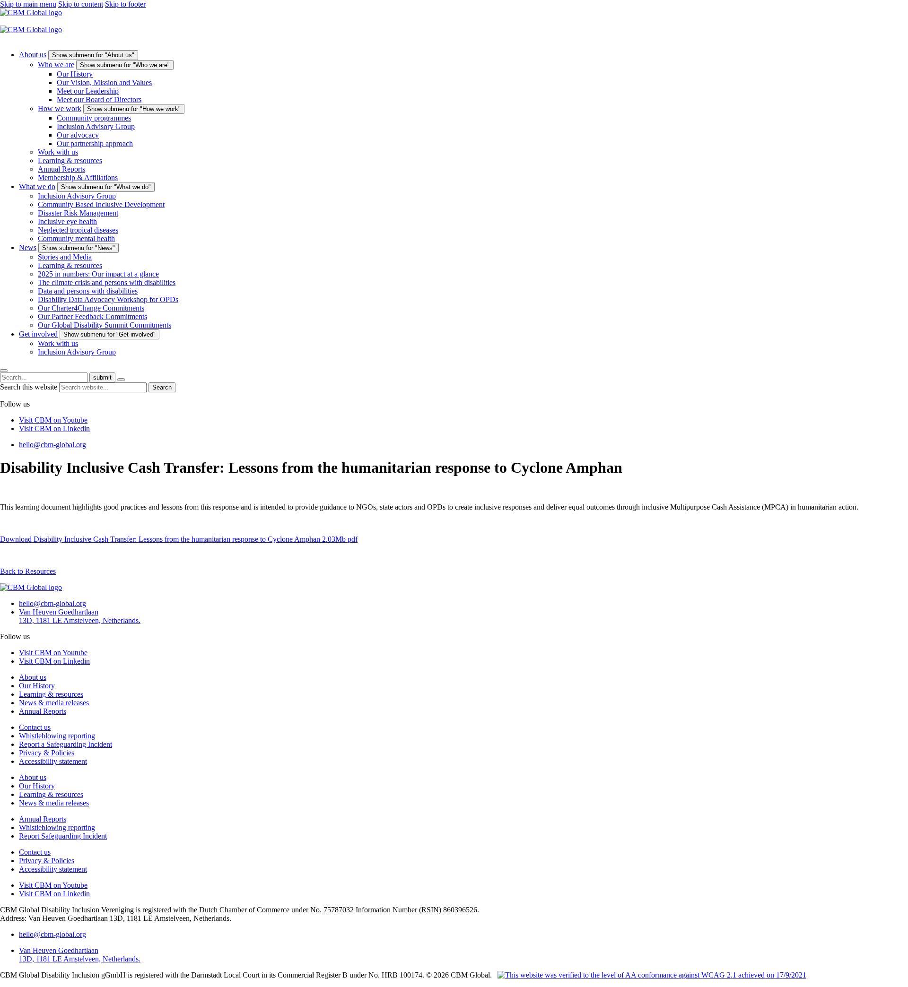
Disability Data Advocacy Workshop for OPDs (108, 299)
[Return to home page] (31, 13)
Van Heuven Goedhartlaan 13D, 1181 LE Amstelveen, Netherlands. (79, 616)
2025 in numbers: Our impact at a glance (98, 274)
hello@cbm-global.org (52, 445)
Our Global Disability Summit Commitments (104, 325)
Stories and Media (65, 257)
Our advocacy (78, 135)
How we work (59, 108)
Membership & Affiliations (78, 177)
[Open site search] (4, 370)
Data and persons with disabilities (88, 291)
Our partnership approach (95, 143)
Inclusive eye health (67, 221)
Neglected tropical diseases (78, 230)
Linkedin (54, 428)
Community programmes (94, 118)
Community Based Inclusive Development (101, 204)
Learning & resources (70, 160)
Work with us (58, 152)
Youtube (53, 420)
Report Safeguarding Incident (63, 836)
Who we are (56, 65)
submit (102, 377)
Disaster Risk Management (78, 213)
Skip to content (80, 4)
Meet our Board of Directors (99, 99)
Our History (75, 74)
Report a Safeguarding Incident (65, 744)
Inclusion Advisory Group (96, 126)
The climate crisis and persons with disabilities (106, 282)
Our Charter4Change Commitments (91, 308)
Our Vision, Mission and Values (104, 82)
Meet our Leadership (88, 91)
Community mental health (76, 238)
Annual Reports (61, 169)
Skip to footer (125, 4)
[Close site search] (121, 379)
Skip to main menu (28, 4)
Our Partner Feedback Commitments (92, 316)
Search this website (29, 387)
